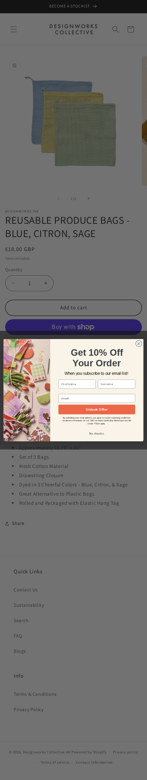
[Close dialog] (139, 343)
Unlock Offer (96, 409)
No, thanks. (97, 433)
